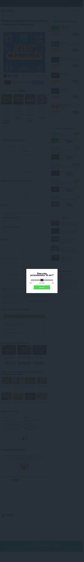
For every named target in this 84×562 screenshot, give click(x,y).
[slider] (42, 280)
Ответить (42, 287)
